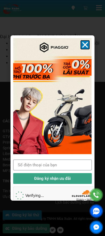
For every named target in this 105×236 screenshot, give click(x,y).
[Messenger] (96, 227)
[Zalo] (96, 211)
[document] (52, 118)
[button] (85, 45)
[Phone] (96, 195)
